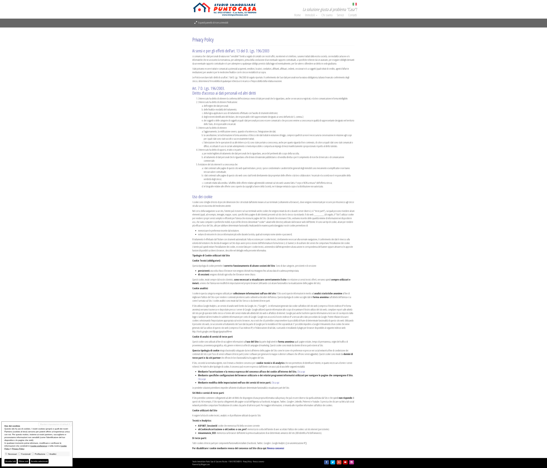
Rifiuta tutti (23, 461)
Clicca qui (301, 371)
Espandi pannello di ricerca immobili (213, 22)
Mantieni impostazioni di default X (55, 424)
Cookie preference (38, 446)
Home (297, 15)
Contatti (352, 15)
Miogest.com (205, 464)
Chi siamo (327, 15)
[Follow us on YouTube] (345, 462)
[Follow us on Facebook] (326, 462)
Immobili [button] (310, 15)
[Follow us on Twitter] (332, 462)
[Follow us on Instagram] (351, 462)
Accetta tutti (10, 461)
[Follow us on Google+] (339, 462)
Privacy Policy (247, 461)
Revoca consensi (275, 448)
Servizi (340, 15)
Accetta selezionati (39, 461)
